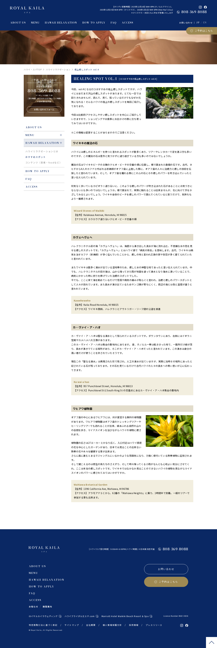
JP (198, 23)
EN (205, 23)
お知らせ (33, 606)
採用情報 (134, 624)
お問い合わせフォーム (44, 109)
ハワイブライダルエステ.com (80, 616)
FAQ (28, 179)
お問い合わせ (186, 22)
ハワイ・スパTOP (33, 69)
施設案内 (47, 606)
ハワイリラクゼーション (58, 69)
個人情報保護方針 (112, 624)
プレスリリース (154, 624)
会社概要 (91, 624)
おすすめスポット (35, 157)
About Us (33, 127)
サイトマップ (72, 624)
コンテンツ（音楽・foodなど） (43, 162)
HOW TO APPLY (37, 171)
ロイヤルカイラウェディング (43, 616)
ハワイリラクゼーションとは (41, 151)
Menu (29, 135)
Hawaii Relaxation (42, 143)
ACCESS (31, 187)
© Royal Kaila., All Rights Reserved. (46, 630)
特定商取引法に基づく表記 (43, 624)
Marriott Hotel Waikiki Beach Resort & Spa (125, 616)
